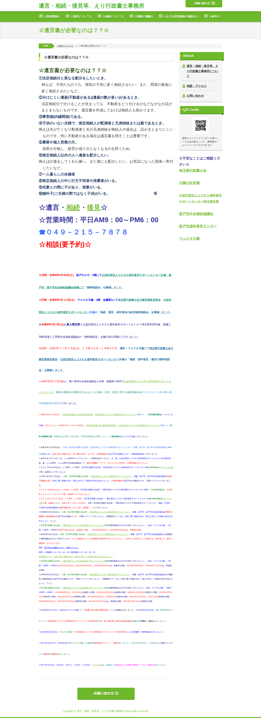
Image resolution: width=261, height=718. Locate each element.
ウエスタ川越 (167, 467)
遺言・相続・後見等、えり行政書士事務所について (202, 71)
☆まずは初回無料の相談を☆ (181, 16)
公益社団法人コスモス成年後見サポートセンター (89, 359)
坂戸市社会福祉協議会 (196, 214)
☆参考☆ (214, 16)
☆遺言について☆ (81, 16)
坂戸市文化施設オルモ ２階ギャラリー (62, 548)
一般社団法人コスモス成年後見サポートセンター (111, 476)
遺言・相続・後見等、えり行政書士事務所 (91, 6)
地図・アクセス (197, 86)
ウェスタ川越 (189, 238)
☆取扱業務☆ (52, 16)
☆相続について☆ (113, 16)
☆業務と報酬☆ (144, 16)
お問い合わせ (195, 95)
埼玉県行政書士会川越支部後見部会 (77, 414)
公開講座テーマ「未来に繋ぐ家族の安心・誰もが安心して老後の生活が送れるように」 (76, 557)
